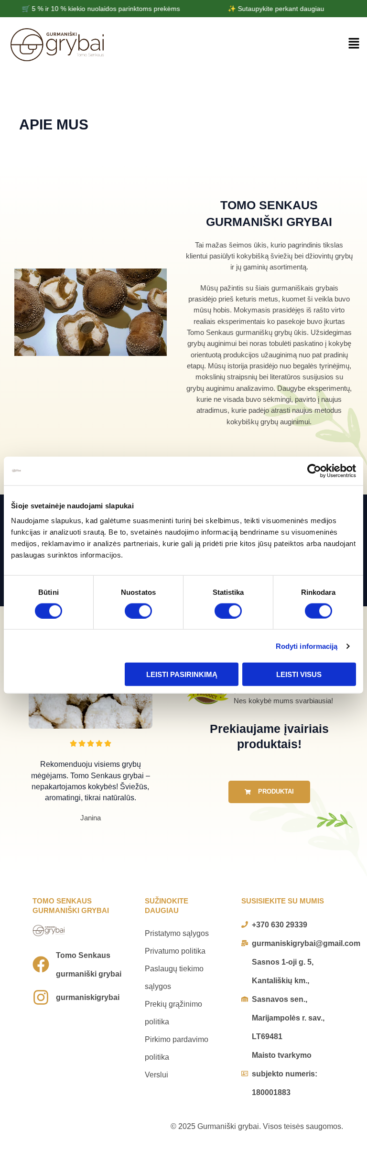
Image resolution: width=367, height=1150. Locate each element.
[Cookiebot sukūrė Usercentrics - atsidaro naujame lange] (314, 470)
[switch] (138, 610)
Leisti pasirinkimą (181, 674)
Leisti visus (299, 674)
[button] (353, 44)
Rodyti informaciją (307, 646)
